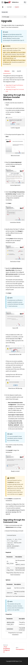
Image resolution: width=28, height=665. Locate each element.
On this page (5, 17)
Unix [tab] (13, 71)
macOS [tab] (19, 71)
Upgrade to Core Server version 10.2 (12, 34)
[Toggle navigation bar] (2, 2)
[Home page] (2, 7)
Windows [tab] (6, 71)
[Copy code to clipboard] (23, 539)
